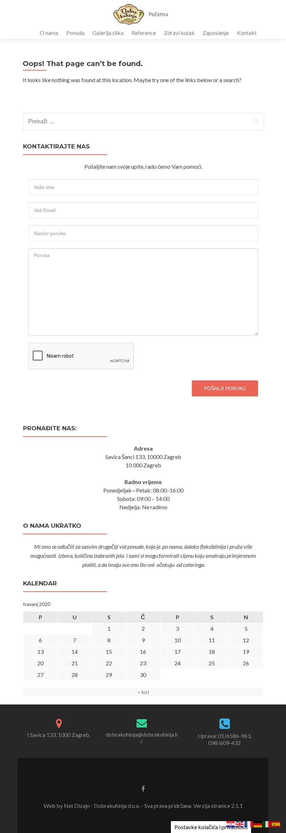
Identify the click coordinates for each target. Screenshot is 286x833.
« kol (143, 691)
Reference (143, 32)
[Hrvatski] (230, 823)
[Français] (249, 823)
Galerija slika (107, 32)
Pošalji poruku (225, 388)
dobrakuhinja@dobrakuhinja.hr (142, 738)
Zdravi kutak (179, 32)
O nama (49, 32)
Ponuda (75, 32)
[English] (239, 823)
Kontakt (247, 32)
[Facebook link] (143, 788)
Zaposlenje (216, 32)
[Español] (276, 823)
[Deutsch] (258, 823)
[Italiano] (267, 823)
